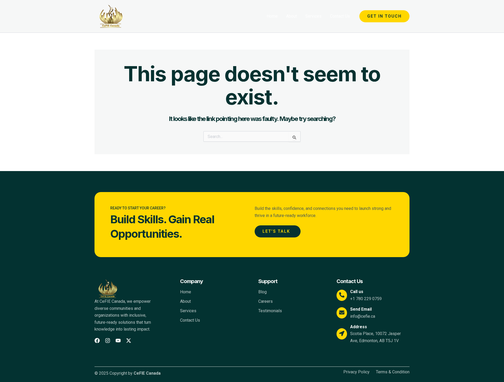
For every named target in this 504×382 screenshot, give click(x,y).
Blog (262, 291)
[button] (384, 16)
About (291, 16)
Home (272, 16)
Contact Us (340, 16)
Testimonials (270, 310)
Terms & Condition (393, 372)
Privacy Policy (356, 372)
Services (313, 16)
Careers (265, 301)
